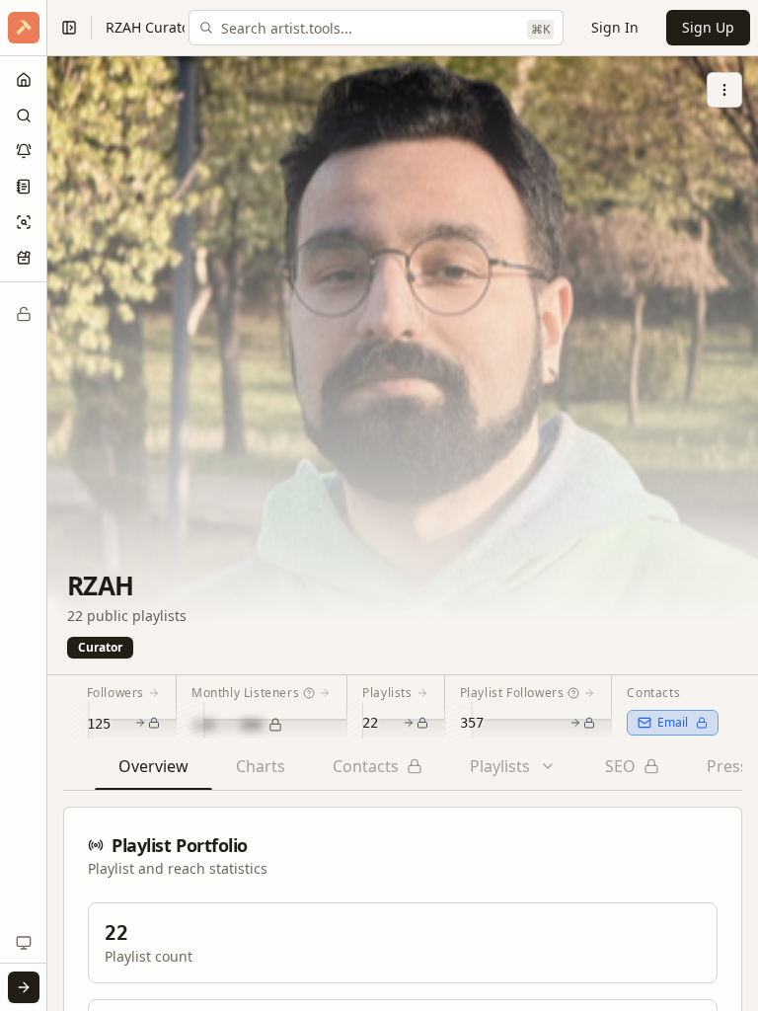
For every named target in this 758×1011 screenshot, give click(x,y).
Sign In (615, 27)
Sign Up (708, 27)
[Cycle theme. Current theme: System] (23, 943)
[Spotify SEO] (23, 222)
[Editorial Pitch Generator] (23, 186)
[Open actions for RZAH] (724, 90)
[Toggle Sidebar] (46, 505)
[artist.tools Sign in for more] (23, 27)
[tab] (153, 772)
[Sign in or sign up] (23, 987)
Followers (115, 692)
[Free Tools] (23, 257)
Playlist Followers (512, 692)
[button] (23, 27)
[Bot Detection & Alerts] (23, 151)
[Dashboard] (23, 80)
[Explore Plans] (23, 314)
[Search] (23, 115)
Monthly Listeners (245, 692)
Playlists (387, 692)
